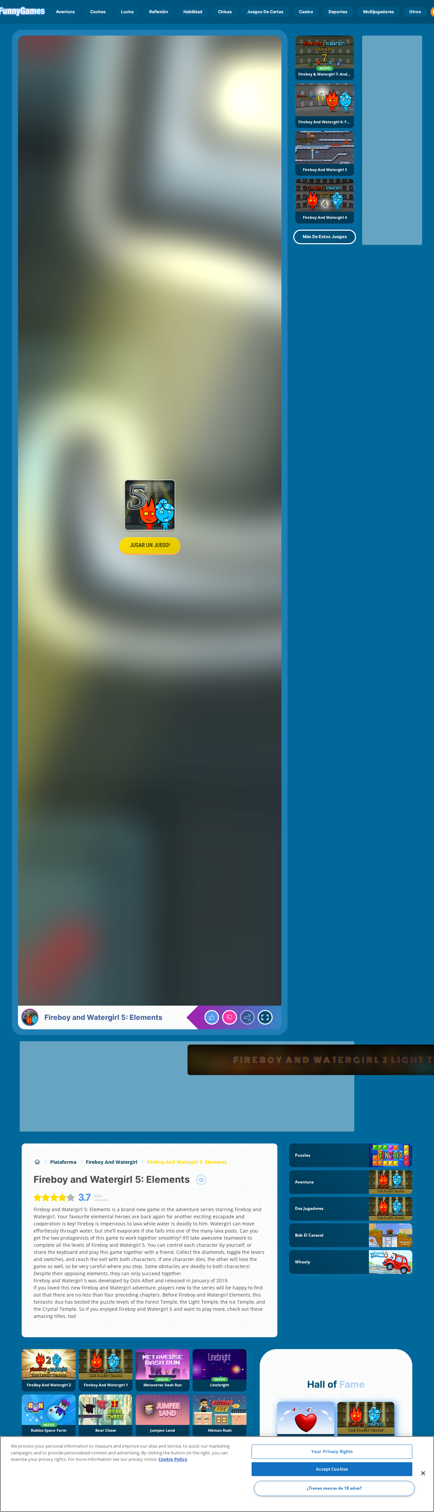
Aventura (65, 11)
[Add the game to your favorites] (201, 1179)
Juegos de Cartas (265, 11)
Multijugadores (378, 11)
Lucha (127, 11)
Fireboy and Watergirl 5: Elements (187, 1162)
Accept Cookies (332, 1469)
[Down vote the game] (229, 1017)
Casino (306, 11)
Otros (415, 11)
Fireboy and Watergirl (111, 1162)
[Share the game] (247, 1017)
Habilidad (192, 11)
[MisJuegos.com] (37, 1162)
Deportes (338, 11)
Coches (98, 11)
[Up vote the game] (211, 1017)
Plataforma (63, 1162)
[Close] (423, 1473)
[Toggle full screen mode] (265, 1017)
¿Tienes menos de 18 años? (334, 1488)
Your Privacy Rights (332, 1451)
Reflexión (158, 11)
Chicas (225, 11)
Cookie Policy (172, 1459)
